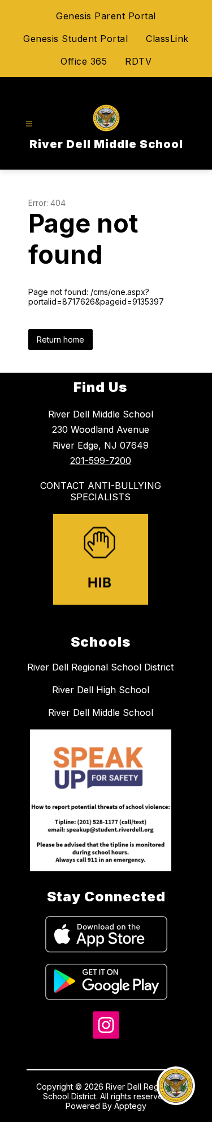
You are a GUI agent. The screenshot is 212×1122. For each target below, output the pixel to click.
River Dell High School (100, 689)
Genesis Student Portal (75, 38)
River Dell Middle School (100, 712)
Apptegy (130, 1106)
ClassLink (167, 38)
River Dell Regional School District (100, 667)
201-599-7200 (100, 460)
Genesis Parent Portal (106, 16)
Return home (60, 339)
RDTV (138, 61)
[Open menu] (29, 123)
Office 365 (83, 61)
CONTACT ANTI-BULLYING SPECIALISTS (100, 491)
